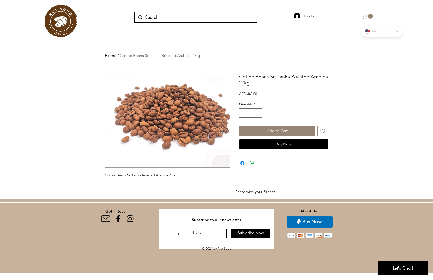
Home (110, 55)
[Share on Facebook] (242, 163)
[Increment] (258, 113)
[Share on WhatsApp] (252, 163)
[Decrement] (243, 113)
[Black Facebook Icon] (118, 218)
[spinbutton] (250, 113)
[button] (368, 16)
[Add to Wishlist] (322, 131)
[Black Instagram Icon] (130, 218)
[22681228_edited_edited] (106, 218)
